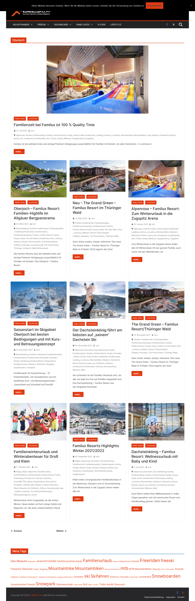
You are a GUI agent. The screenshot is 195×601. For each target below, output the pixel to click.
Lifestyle (115, 24)
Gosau (16, 238)
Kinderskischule (20, 364)
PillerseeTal (169, 569)
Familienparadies (56, 228)
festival (116, 561)
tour (90, 584)
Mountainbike (21, 24)
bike (13, 561)
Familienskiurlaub (54, 354)
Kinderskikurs (50, 361)
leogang (44, 569)
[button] (31, 24)
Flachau (39, 478)
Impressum (170, 597)
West (83, 370)
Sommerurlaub (37, 245)
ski (21, 138)
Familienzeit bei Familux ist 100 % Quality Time (54, 125)
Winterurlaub (42, 248)
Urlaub (60, 138)
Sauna (16, 138)
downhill (42, 561)
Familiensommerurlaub (24, 231)
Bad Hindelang (22, 228)
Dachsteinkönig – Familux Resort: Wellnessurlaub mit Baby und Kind (154, 456)
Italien (29, 481)
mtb (149, 135)
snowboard (28, 138)
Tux (32, 491)
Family (70, 135)
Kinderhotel (90, 135)
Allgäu (18, 471)
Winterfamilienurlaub (43, 491)
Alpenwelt (32, 471)
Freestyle (16, 568)
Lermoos (107, 135)
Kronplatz (18, 485)
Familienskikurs (20, 475)
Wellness (67, 138)
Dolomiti (41, 471)
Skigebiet (50, 364)
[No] (191, 5)
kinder (81, 135)
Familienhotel (42, 228)
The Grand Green (51, 245)
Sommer (99, 366)
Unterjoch (27, 248)
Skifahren (41, 364)
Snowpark (31, 367)
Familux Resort (59, 135)
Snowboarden (40, 138)
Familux (49, 135)
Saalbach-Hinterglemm (29, 577)
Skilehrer (109, 363)
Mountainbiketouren (112, 569)
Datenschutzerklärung (154, 597)
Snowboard (61, 24)
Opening (156, 569)
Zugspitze (89, 138)
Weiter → (61, 530)
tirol (48, 138)
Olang (45, 485)
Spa (61, 488)
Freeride (135, 561)
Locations (33, 119)
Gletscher (27, 569)
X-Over (101, 24)
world (34, 495)
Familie (29, 135)
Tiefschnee (78, 585)
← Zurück (16, 530)
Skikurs (43, 488)
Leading (99, 135)
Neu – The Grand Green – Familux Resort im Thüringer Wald (97, 208)
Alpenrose (20, 135)
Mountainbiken (140, 135)
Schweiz (78, 576)
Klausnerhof (51, 481)
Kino (52, 238)
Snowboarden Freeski (23, 584)
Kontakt (181, 597)
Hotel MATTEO (20, 481)
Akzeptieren (154, 5)
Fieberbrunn (124, 561)
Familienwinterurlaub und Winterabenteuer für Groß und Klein (36, 456)
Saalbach (15, 577)
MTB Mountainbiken (140, 569)
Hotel (75, 135)
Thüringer (18, 248)
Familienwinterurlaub (23, 235)
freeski (17, 361)
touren (95, 585)
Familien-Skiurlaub (38, 354)
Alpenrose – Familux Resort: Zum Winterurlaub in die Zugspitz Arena (155, 213)
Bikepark (22, 561)
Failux (48, 471)
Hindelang (24, 361)
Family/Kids (82, 24)
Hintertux (47, 478)
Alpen (24, 471)
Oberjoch (155, 135)
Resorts (82, 363)
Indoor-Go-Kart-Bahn (29, 238)
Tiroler (53, 138)
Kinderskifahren (36, 361)
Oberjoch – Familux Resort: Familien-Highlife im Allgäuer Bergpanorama (37, 213)
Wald (34, 248)
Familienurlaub (39, 135)
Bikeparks (32, 561)
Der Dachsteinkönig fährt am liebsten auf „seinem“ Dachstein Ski (97, 335)
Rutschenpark (35, 241)
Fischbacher (29, 478)
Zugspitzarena (78, 138)
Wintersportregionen (22, 495)
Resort (173, 135)
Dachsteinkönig (101, 350)
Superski (26, 491)
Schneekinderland (49, 241)
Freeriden (53, 357)
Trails (102, 584)
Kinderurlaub (114, 356)
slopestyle (134, 577)
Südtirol (18, 491)
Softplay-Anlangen (22, 245)
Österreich (164, 135)
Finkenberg (18, 478)
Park (163, 569)
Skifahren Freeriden (119, 577)
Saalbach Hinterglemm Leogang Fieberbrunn (56, 577)
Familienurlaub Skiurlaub (37, 357)
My (32, 485)
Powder (179, 569)
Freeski (41, 24)
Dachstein (89, 350)
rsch (32, 130)
